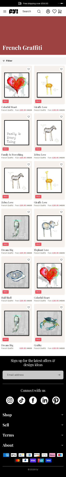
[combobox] (31, 11)
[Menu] (5, 11)
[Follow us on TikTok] (21, 400)
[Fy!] (13, 11)
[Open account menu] (48, 11)
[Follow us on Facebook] (33, 400)
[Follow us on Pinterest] (56, 400)
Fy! (37, 469)
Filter (9, 60)
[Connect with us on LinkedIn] (44, 400)
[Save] (29, 69)
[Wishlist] (54, 11)
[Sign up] (59, 375)
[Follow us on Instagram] (10, 400)
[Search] (39, 11)
